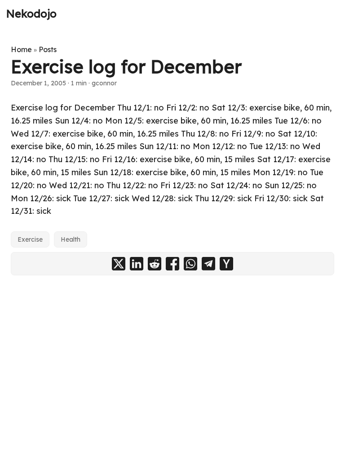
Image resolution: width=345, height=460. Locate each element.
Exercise (30, 239)
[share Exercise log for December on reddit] (154, 263)
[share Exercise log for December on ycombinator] (226, 263)
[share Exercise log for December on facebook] (172, 263)
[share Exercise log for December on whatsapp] (190, 263)
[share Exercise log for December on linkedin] (136, 263)
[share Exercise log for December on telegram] (208, 263)
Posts (48, 49)
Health (70, 239)
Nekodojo (31, 13)
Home (21, 49)
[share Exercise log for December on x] (118, 263)
